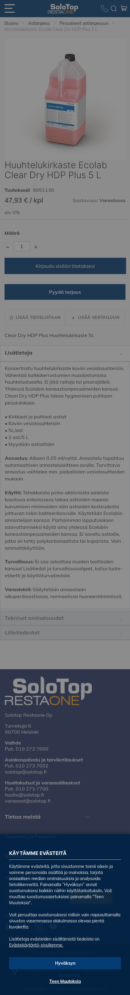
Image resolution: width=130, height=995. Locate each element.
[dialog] (65, 497)
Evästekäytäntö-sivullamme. (36, 945)
